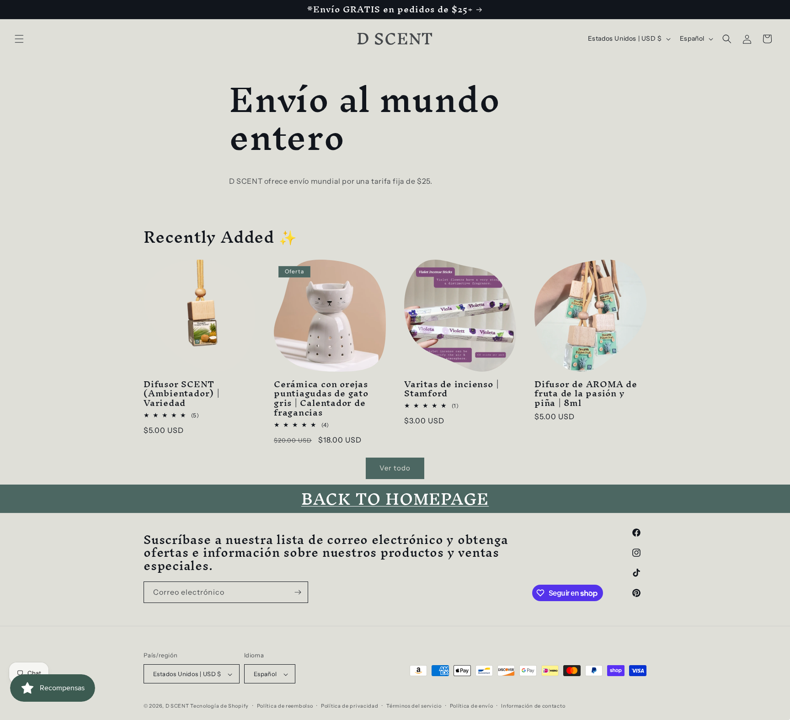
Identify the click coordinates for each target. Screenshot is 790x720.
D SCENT (178, 706)
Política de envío (471, 706)
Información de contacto (533, 706)
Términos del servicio (414, 706)
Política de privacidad (349, 706)
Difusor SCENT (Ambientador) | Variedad (182, 393)
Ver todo (395, 468)
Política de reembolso (285, 706)
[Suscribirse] (298, 592)
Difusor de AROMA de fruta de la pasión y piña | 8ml (585, 393)
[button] (19, 39)
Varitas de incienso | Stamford (451, 389)
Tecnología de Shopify (219, 706)
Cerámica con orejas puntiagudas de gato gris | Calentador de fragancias (321, 398)
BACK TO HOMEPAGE (395, 498)
